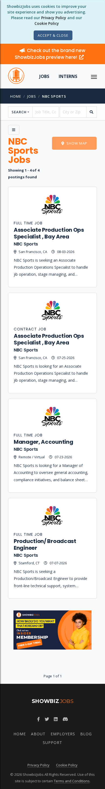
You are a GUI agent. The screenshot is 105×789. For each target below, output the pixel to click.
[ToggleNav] (94, 76)
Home (15, 96)
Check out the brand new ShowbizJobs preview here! (50, 53)
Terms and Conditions (72, 780)
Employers (63, 733)
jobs (31, 96)
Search (19, 112)
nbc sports (54, 96)
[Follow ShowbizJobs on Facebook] (38, 719)
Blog (86, 733)
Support (52, 742)
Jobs (44, 76)
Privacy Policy (53, 17)
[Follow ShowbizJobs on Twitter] (47, 719)
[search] (91, 112)
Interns (68, 76)
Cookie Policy (46, 23)
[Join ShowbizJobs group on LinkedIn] (56, 719)
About (38, 733)
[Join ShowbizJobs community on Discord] (65, 719)
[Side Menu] (13, 130)
